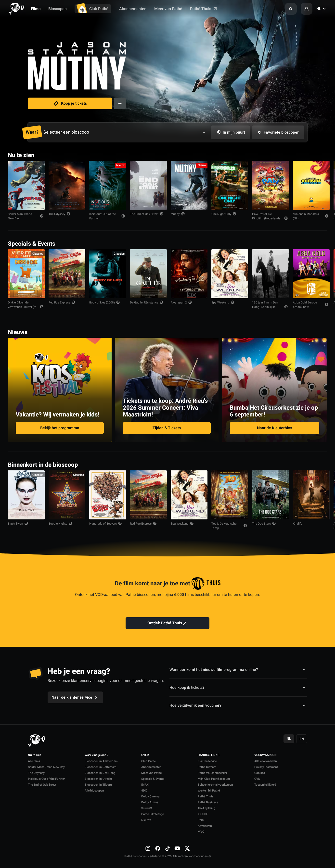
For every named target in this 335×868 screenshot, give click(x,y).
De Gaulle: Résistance (144, 302)
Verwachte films (309, 464)
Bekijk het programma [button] (59, 428)
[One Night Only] (229, 185)
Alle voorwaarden (265, 761)
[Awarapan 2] (189, 273)
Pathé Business (208, 802)
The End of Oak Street (144, 214)
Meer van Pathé (168, 9)
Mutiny (175, 214)
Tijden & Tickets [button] (167, 428)
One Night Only (221, 214)
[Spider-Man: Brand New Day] (26, 185)
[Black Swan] (26, 494)
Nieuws (146, 820)
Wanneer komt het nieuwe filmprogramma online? (213, 669)
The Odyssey (57, 214)
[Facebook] (158, 848)
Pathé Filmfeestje (152, 814)
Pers (201, 820)
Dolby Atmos (149, 802)
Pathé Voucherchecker (212, 773)
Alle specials (312, 243)
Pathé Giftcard (207, 767)
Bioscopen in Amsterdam (101, 761)
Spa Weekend (220, 302)
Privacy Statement (266, 767)
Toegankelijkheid (265, 784)
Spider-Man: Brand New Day (20, 216)
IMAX (145, 784)
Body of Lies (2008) (102, 302)
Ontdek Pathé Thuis (164, 623)
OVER (145, 755)
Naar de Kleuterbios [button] (274, 428)
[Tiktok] (167, 848)
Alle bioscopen (94, 790)
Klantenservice (207, 761)
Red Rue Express (59, 302)
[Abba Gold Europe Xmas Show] (311, 273)
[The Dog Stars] (270, 494)
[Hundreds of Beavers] (107, 494)
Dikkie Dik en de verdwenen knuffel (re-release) (22, 307)
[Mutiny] (189, 185)
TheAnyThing (206, 808)
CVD (257, 779)
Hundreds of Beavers (103, 523)
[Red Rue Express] (67, 273)
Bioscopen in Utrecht (98, 779)
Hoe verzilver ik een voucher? (195, 705)
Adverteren (205, 826)
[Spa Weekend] (229, 273)
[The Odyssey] (67, 185)
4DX (144, 790)
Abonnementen (132, 9)
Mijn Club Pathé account (214, 779)
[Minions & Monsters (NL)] (311, 185)
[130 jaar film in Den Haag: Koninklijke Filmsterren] (270, 273)
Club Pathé (98, 9)
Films (35, 9)
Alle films (34, 761)
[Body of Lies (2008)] (107, 273)
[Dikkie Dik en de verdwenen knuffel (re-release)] (26, 273)
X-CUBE (203, 814)
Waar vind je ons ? (96, 755)
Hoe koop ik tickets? (187, 688)
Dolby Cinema (150, 796)
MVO (201, 832)
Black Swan (15, 523)
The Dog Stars (261, 523)
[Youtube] (177, 848)
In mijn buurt (234, 132)
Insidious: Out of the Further (102, 216)
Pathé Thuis (201, 9)
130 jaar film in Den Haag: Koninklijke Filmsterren (265, 307)
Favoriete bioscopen (281, 132)
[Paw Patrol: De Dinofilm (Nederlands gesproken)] (270, 185)
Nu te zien (34, 755)
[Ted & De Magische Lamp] (229, 494)
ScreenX (146, 808)
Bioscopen (57, 9)
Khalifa (297, 523)
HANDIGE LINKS (208, 755)
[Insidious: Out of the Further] (107, 185)
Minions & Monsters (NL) (306, 216)
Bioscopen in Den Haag (100, 773)
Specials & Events (152, 779)
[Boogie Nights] (67, 494)
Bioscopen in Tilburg (98, 784)
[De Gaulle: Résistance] (148, 273)
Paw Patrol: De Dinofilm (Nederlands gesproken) (266, 218)
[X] (187, 848)
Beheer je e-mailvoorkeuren (215, 784)
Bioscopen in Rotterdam (100, 767)
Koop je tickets (74, 103)
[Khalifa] (311, 494)
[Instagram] (148, 848)
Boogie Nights (58, 523)
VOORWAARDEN (265, 755)
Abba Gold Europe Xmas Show (305, 304)
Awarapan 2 (179, 302)
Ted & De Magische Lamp (223, 525)
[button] (291, 9)
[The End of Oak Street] (148, 185)
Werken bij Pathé (209, 790)
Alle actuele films (308, 154)
